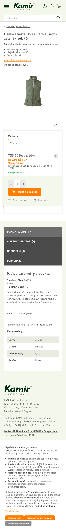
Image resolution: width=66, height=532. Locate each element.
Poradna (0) (14, 260)
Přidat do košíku (27, 192)
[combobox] (29, 18)
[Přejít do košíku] (59, 6)
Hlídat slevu (43, 200)
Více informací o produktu (17, 60)
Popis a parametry (19, 231)
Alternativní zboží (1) (21, 241)
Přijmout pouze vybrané (39, 517)
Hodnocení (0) (16, 251)
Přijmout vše (14, 517)
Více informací (12, 511)
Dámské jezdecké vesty (18, 26)
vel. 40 (13, 142)
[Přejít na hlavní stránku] (28, 6)
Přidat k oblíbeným (20, 200)
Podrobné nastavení (18, 523)
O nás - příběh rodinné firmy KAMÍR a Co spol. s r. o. (31, 431)
